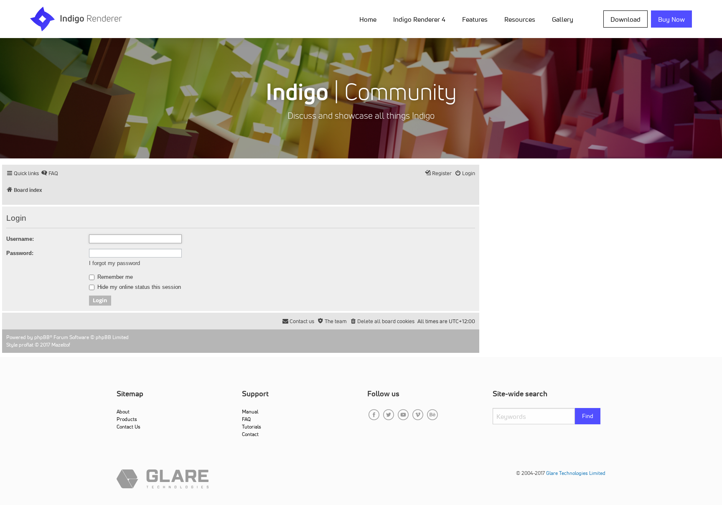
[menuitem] (369, 19)
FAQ (246, 419)
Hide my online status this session (138, 287)
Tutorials (251, 426)
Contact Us (128, 426)
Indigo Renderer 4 (419, 19)
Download (625, 19)
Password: (19, 253)
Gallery (562, 19)
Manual (250, 411)
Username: (20, 239)
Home (367, 19)
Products (127, 419)
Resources (519, 19)
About (123, 411)
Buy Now (671, 19)
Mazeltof (60, 344)
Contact (250, 434)
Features (475, 19)
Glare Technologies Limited (575, 473)
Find (587, 416)
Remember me (114, 277)
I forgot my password (114, 263)
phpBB (42, 337)
